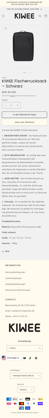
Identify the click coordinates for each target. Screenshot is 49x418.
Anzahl (4, 100)
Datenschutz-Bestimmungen (17, 290)
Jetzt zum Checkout (24, 122)
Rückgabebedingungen (15, 284)
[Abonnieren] (39, 348)
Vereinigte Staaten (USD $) (23, 376)
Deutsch (23, 390)
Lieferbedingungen (13, 278)
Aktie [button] (7, 251)
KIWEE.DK (20, 413)
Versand (12, 95)
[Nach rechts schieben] (30, 73)
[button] (3, 16)
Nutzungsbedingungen (15, 272)
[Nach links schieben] (19, 73)
